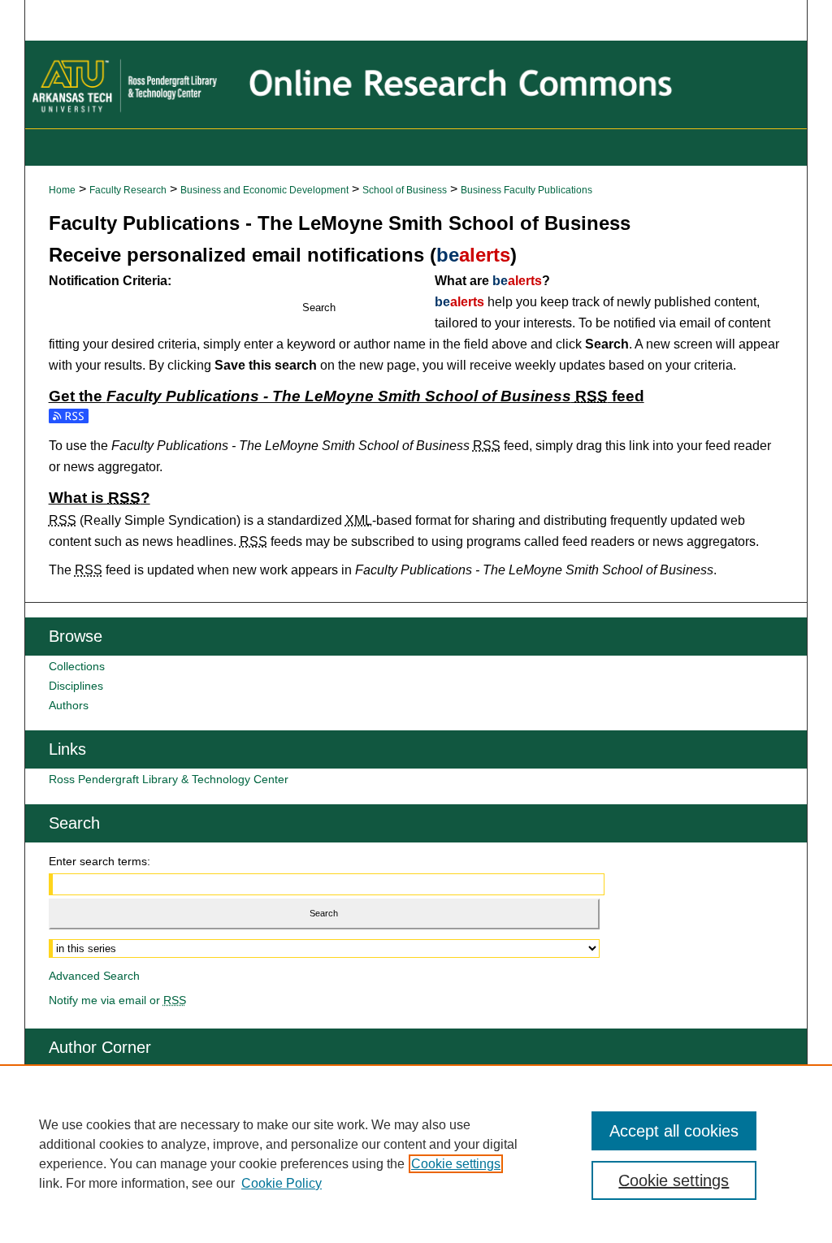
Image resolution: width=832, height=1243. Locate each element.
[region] (416, 1153)
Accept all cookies (674, 1131)
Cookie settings (455, 1164)
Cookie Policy (281, 1183)
